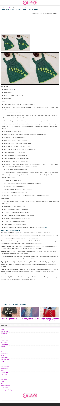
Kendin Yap (3, 355)
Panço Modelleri (4, 368)
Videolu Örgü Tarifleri (5, 385)
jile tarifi (45, 227)
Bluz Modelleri (4, 338)
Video (2, 383)
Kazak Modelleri (4, 353)
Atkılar (2, 329)
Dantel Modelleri (4, 344)
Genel (2, 348)
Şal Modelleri (4, 374)
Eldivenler (3, 346)
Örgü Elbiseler (4, 361)
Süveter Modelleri (5, 377)
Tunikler (2, 381)
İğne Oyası (3, 351)
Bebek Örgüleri (8, 7)
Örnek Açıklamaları (5, 366)
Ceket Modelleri (4, 342)
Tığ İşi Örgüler (4, 379)
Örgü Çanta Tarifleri (5, 359)
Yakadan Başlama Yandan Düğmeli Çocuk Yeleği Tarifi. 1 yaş (50, 319)
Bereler (2, 335)
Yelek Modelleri (4, 387)
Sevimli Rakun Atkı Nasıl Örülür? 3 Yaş (10, 319)
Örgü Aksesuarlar (5, 357)
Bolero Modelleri (4, 340)
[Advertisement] (15, 23)
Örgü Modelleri (4, 364)
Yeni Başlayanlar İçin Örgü (6, 390)
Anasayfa (2, 7)
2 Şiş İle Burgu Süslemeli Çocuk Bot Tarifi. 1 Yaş (30, 319)
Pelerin (2, 370)
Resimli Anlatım (4, 372)
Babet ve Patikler (4, 331)
